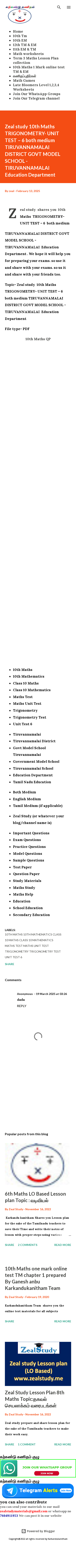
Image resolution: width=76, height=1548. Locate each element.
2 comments (27, 1245)
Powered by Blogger (40, 1531)
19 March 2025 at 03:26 (51, 994)
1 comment (27, 1444)
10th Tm (20, 36)
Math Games (24, 80)
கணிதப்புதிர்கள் (24, 76)
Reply (21, 1006)
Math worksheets (28, 53)
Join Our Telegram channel (36, 98)
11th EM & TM (24, 49)
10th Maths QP (38, 339)
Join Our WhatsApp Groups (36, 94)
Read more (62, 1245)
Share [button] (9, 964)
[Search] (59, 7)
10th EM (20, 40)
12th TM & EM (24, 45)
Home (18, 31)
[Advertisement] (38, 504)
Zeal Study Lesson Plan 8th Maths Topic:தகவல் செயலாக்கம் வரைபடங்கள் (34, 1398)
